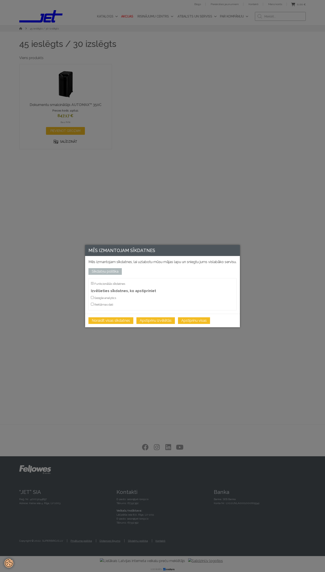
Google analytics (105, 298)
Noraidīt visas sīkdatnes (111, 320)
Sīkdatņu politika (105, 271)
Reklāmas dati (103, 304)
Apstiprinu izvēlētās (156, 320)
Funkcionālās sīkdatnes (109, 283)
